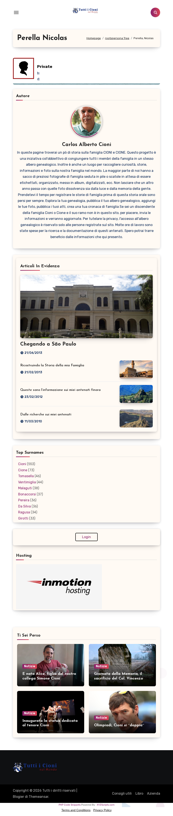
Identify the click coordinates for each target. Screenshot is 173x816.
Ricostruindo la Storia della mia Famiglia (52, 365)
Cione (22, 470)
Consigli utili (122, 793)
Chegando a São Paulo (48, 344)
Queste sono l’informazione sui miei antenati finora (60, 390)
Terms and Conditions (76, 810)
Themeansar (38, 797)
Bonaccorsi (27, 494)
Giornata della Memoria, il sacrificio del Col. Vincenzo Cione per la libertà (118, 678)
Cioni (22, 464)
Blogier (18, 797)
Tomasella (26, 476)
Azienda (153, 793)
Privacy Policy (102, 810)
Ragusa (24, 512)
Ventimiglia (27, 482)
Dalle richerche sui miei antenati (45, 414)
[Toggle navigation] (16, 12)
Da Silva (24, 506)
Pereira (23, 500)
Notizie (29, 666)
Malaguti (25, 488)
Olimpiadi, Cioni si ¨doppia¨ (119, 725)
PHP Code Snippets (70, 805)
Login (86, 537)
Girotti (23, 518)
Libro (139, 793)
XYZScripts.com (106, 805)
